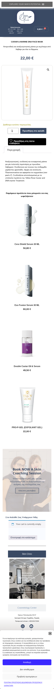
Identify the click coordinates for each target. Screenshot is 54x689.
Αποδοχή (27, 662)
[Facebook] (31, 626)
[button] (50, 633)
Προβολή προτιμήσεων (27, 676)
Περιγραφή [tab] (13, 149)
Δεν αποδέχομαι (27, 669)
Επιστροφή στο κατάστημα (23, 537)
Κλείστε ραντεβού (27, 490)
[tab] (27, 554)
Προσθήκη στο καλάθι (33, 131)
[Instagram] (23, 626)
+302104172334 (34, 621)
